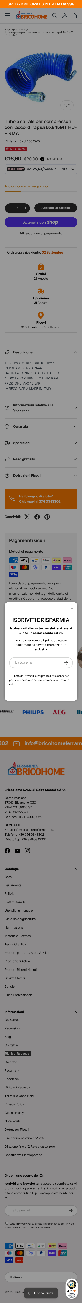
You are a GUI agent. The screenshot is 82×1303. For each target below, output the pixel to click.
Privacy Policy (32, 676)
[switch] (71, 1295)
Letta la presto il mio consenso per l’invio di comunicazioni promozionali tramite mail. (39, 680)
